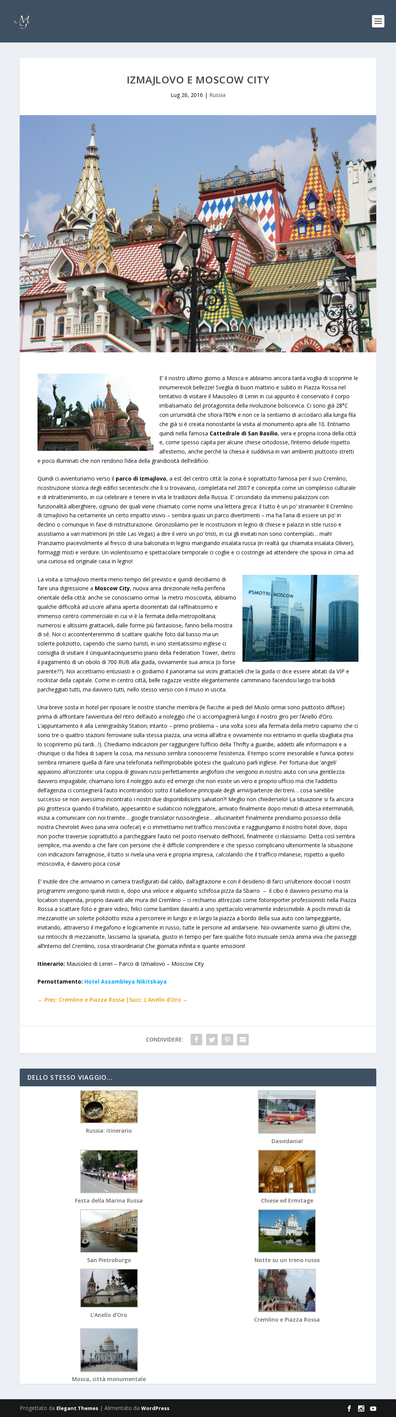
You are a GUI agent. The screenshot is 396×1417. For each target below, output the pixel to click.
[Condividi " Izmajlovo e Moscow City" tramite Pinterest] (227, 1039)
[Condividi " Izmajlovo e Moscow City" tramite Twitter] (212, 1039)
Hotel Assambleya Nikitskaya (125, 981)
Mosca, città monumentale (109, 1379)
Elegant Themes (77, 1408)
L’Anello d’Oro (108, 1314)
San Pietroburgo (109, 1260)
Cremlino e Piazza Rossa (287, 1319)
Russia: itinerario (109, 1130)
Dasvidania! (287, 1141)
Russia (217, 95)
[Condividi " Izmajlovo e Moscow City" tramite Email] (243, 1039)
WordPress (155, 1408)
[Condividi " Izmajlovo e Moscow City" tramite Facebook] (196, 1039)
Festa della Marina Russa (109, 1200)
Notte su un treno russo (287, 1260)
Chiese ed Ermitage (287, 1200)
